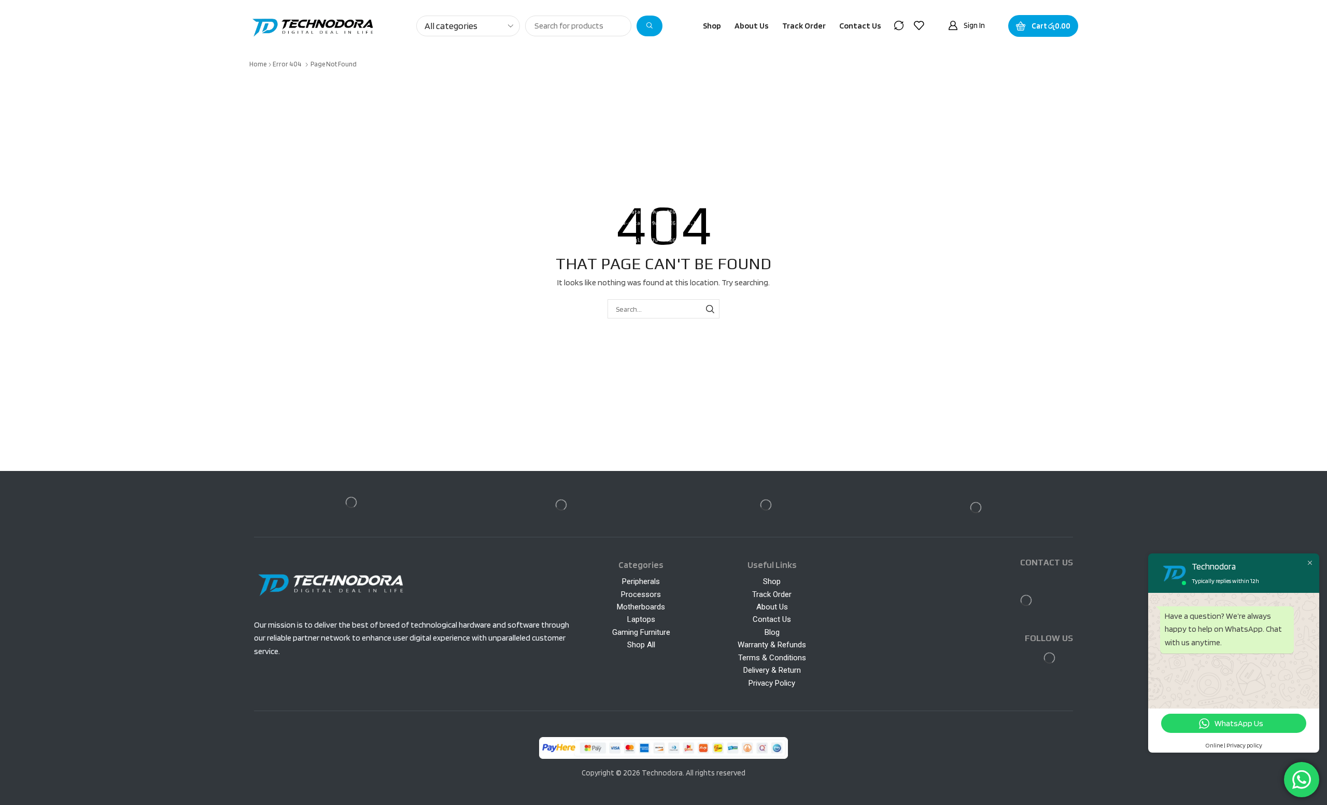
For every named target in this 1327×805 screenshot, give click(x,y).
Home (257, 64)
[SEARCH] (709, 308)
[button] (899, 25)
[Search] (649, 26)
